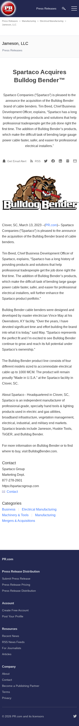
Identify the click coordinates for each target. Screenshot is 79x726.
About (6, 673)
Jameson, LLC (9, 24)
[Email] (75, 161)
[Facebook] (53, 161)
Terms (6, 691)
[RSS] (32, 161)
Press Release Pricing (16, 584)
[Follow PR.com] (75, 716)
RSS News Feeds (13, 642)
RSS (38, 161)
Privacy (6, 698)
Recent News (10, 636)
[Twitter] (46, 161)
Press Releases (10, 21)
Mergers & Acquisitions (18, 520)
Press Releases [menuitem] (46, 8)
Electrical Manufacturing (51, 21)
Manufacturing (29, 21)
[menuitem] (64, 8)
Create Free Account (15, 610)
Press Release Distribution (19, 590)
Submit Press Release (16, 578)
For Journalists (11, 648)
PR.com (51, 225)
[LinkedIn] (60, 161)
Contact (12, 491)
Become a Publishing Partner (20, 685)
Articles (6, 654)
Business (8, 509)
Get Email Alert (16, 161)
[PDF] (68, 161)
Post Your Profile (12, 616)
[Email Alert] (4, 161)
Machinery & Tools (15, 515)
